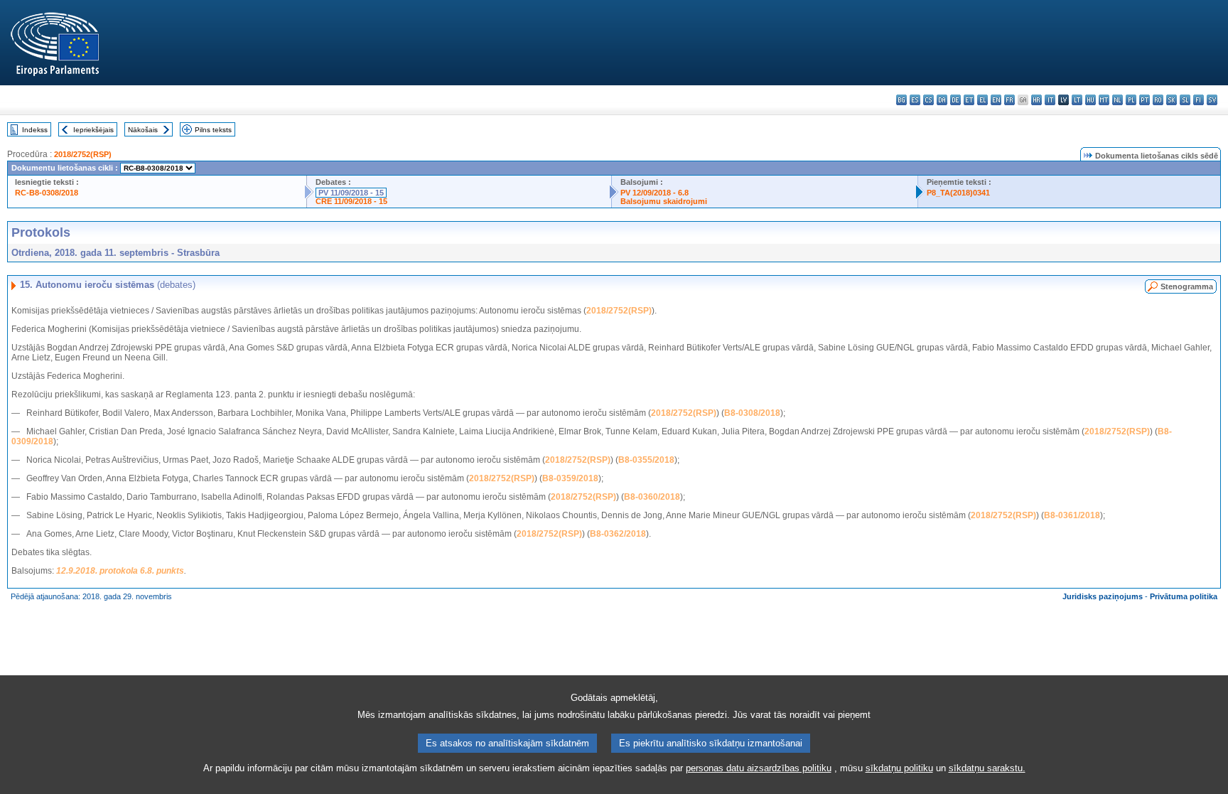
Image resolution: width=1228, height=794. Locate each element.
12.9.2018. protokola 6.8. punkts (120, 571)
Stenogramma (1186, 286)
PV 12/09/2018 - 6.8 (654, 192)
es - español (915, 100)
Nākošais (143, 130)
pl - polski (1131, 100)
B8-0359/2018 (570, 478)
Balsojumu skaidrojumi (663, 201)
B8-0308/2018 (752, 413)
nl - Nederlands (1117, 100)
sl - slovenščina (1185, 100)
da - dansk (942, 100)
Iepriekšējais (93, 130)
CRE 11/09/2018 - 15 (351, 201)
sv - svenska (1212, 100)
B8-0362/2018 (618, 534)
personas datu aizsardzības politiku (758, 768)
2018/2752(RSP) (83, 154)
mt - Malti (1104, 100)
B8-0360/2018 (652, 497)
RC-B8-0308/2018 (46, 192)
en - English (996, 100)
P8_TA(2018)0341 (958, 192)
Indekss (35, 130)
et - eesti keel (969, 100)
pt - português (1144, 100)
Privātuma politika (1183, 596)
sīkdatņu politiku (899, 768)
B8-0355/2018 (646, 460)
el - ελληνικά (982, 100)
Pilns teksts (213, 130)
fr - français (1009, 100)
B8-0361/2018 (1072, 515)
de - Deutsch (955, 100)
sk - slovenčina (1171, 100)
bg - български (901, 100)
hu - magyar (1090, 100)
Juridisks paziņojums (1102, 596)
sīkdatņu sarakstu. (987, 768)
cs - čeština (928, 100)
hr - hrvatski (1036, 100)
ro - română (1158, 100)
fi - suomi (1198, 100)
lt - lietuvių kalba (1077, 100)
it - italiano (1050, 100)
